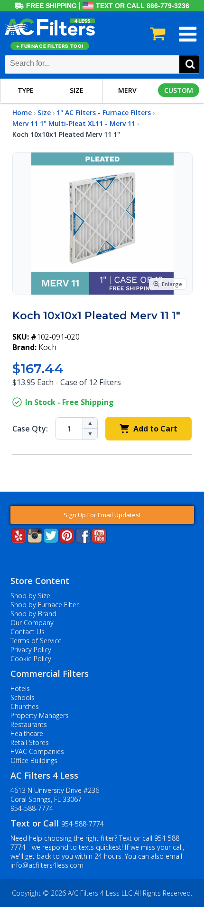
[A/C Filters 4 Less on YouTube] (99, 540)
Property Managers (39, 715)
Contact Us (27, 631)
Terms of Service (36, 640)
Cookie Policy (30, 658)
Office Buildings (33, 760)
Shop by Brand (33, 613)
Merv (127, 90)
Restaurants (28, 724)
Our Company (32, 622)
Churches (24, 706)
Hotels (20, 688)
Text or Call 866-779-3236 (142, 5)
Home (22, 112)
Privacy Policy (30, 649)
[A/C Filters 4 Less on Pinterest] (67, 540)
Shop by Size (30, 595)
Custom (178, 90)
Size (76, 90)
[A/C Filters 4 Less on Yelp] (18, 540)
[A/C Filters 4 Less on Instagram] (35, 540)
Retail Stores (29, 742)
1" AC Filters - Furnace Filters (103, 112)
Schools (22, 697)
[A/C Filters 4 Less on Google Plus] (11, 557)
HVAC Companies (37, 751)
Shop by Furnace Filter (44, 604)
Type (26, 90)
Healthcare (26, 733)
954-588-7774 (31, 808)
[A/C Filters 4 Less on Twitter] (51, 540)
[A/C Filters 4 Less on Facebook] (83, 540)
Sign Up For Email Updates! (102, 515)
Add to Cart (155, 428)
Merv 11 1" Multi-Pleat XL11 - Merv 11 (73, 123)
